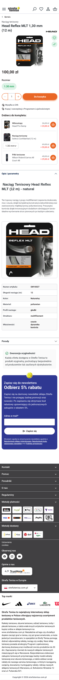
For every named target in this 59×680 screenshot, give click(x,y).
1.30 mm (9, 86)
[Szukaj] (34, 9)
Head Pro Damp (19, 126)
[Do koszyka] (53, 124)
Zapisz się (31, 431)
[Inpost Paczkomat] (17, 534)
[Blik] (6, 509)
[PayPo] (38, 517)
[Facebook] (4, 556)
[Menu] (4, 9)
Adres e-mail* (11, 415)
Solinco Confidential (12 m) (24, 139)
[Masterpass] (17, 517)
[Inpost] (6, 534)
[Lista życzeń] (41, 9)
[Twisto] (49, 509)
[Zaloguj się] (48, 9)
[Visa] (6, 517)
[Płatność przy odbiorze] (49, 517)
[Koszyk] (55, 9)
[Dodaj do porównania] (54, 44)
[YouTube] (19, 556)
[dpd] (27, 534)
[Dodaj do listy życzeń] (54, 38)
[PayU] (17, 509)
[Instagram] (12, 556)
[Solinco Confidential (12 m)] (7, 137)
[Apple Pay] (27, 509)
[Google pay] (38, 509)
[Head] (51, 31)
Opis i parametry (10, 173)
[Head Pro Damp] (7, 124)
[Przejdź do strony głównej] (14, 9)
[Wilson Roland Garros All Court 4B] (7, 157)
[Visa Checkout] (27, 517)
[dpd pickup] (38, 534)
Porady (5, 341)
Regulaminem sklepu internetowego (18, 441)
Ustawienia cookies (4, 543)
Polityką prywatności (34, 444)
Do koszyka (40, 96)
